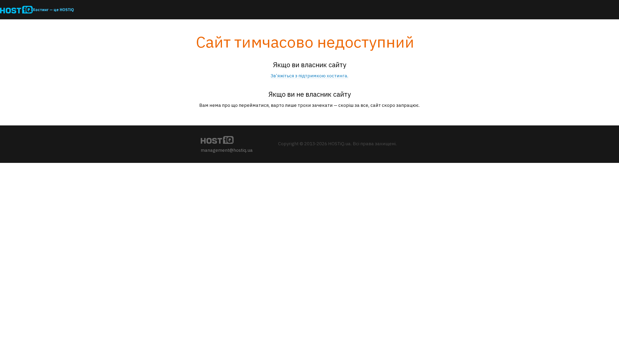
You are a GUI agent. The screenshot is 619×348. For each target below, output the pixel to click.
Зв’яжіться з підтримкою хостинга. (309, 76)
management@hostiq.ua (227, 150)
